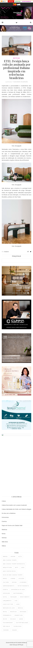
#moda (5, 556)
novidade (23, 611)
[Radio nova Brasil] (16, 31)
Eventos (4, 521)
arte (16, 567)
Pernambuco (7, 615)
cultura (6, 582)
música (20, 608)
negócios (13, 611)
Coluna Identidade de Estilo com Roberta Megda (16, 509)
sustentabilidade (22, 622)
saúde (21, 619)
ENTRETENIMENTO (26, 1)
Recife (5, 619)
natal (5, 611)
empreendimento (8, 585)
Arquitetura (7, 567)
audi (22, 567)
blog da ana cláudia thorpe (13, 575)
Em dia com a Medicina (8, 513)
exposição (6, 593)
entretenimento (23, 585)
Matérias (4, 529)
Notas (3, 533)
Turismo (6, 630)
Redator (6, 251)
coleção (21, 578)
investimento (24, 597)
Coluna (4, 501)
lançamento (7, 600)
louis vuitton (8, 604)
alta (20, 556)
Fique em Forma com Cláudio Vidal (12, 525)
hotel (5, 597)
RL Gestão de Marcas (21, 642)
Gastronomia (18, 593)
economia (23, 582)
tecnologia (17, 626)
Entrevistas (5, 517)
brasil (5, 578)
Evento (5, 589)
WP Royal (20, 645)
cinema (13, 578)
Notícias (16, 58)
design (14, 582)
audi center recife (9, 571)
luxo (18, 604)
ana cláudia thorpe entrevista (14, 563)
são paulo (6, 626)
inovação (13, 597)
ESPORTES (17, 1)
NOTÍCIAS (11, 1)
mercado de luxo (9, 608)
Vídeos (4, 546)
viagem (14, 630)
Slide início (5, 542)
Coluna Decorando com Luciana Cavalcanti (14, 505)
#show (13, 556)
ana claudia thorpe (10, 560)
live (16, 600)
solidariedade (8, 622)
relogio (13, 619)
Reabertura (19, 615)
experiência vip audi (18, 589)
